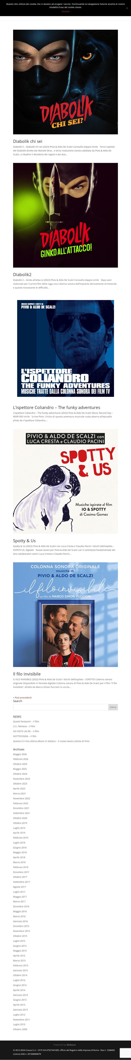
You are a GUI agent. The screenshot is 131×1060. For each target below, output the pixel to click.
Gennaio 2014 (20, 994)
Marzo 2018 (19, 862)
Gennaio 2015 (20, 970)
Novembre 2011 (21, 1019)
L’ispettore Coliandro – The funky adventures (56, 407)
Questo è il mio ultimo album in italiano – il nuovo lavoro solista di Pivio (51, 741)
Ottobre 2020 (20, 818)
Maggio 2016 (20, 911)
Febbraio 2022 (20, 803)
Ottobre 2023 (20, 783)
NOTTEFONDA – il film (24, 736)
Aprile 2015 (19, 955)
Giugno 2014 (20, 985)
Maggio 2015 (20, 950)
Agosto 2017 (19, 886)
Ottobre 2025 (20, 763)
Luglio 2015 (19, 940)
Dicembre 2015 (21, 926)
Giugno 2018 (20, 847)
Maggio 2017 (20, 896)
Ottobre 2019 (20, 822)
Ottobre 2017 (20, 876)
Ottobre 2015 (20, 935)
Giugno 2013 (20, 999)
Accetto (65, 11)
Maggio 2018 (20, 852)
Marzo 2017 (19, 901)
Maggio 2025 (20, 768)
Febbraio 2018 (20, 867)
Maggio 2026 (20, 754)
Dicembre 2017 (21, 872)
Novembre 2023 (21, 778)
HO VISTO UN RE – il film (26, 731)
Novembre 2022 (21, 798)
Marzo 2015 (19, 960)
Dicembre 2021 (21, 808)
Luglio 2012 (19, 1014)
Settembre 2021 (21, 813)
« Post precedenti (22, 697)
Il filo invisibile (27, 674)
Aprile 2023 (19, 788)
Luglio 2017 (19, 891)
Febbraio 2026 (20, 758)
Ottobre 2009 (20, 1029)
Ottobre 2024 (20, 773)
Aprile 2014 (19, 990)
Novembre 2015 (21, 931)
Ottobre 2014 (20, 975)
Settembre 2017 (21, 881)
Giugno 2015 (20, 945)
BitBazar (71, 1044)
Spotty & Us (24, 540)
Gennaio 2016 (20, 921)
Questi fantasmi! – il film (26, 721)
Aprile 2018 (19, 857)
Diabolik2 (22, 274)
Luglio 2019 (19, 827)
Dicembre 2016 (21, 906)
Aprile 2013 (19, 1004)
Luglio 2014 (19, 980)
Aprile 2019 (19, 832)
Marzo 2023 (19, 793)
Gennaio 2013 (20, 1009)
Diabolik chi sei (27, 141)
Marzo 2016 (19, 916)
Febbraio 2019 (20, 837)
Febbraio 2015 (20, 965)
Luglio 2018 (19, 842)
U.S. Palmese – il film (24, 726)
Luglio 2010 (19, 1024)
